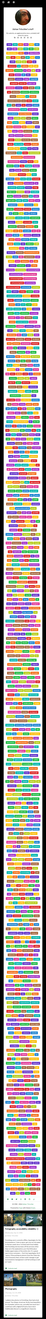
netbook (34, 751)
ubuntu (13, 1106)
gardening (10, 465)
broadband (35, 192)
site (22, 985)
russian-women (27, 950)
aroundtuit (21, 96)
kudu (26, 621)
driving (36, 365)
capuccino (30, 226)
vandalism (22, 1115)
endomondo (33, 387)
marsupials (35, 673)
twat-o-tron (24, 1102)
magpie (24, 669)
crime (17, 313)
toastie (20, 1080)
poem (8, 859)
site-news (28, 985)
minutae (9, 703)
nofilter (36, 760)
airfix (38, 70)
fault (18, 417)
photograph (33, 838)
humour (10, 556)
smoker (37, 998)
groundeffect (12, 512)
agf (29, 70)
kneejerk (13, 616)
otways (11, 807)
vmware (11, 1132)
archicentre (24, 92)
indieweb (10, 569)
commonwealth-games (14, 296)
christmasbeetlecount (31, 252)
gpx (30, 499)
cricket (11, 313)
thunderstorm (18, 1076)
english (28, 391)
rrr (38, 942)
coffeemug (10, 270)
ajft (23, 75)
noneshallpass (27, 764)
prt (33, 872)
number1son (28, 777)
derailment (36, 339)
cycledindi (20, 326)
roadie (22, 929)
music (36, 738)
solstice (17, 1011)
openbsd (34, 790)
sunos (16, 1037)
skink (17, 989)
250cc (21, 53)
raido (15, 890)
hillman (16, 538)
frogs (10, 452)
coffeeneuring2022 (30, 274)
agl (33, 70)
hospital (36, 543)
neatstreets (12, 751)
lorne (32, 651)
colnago (22, 291)
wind (19, 1167)
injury (33, 569)
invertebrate (32, 582)
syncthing (19, 1050)
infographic (25, 569)
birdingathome (11, 153)
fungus (17, 456)
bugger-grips (11, 200)
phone (20, 838)
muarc (9, 734)
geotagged (32, 473)
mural (19, 734)
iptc (9, 591)
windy (18, 1171)
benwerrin (28, 135)
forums (37, 439)
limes (18, 643)
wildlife (24, 1163)
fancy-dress (10, 417)
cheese (17, 244)
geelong (14, 469)
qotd (13, 885)
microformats (33, 695)
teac (18, 1059)
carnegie (9, 231)
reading (21, 903)
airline (11, 75)
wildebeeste (15, 1163)
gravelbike (27, 504)
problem (16, 872)
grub (24, 512)
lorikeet (25, 651)
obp (38, 781)
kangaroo (36, 604)
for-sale (30, 439)
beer (20, 131)
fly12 (37, 434)
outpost (24, 807)
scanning (9, 959)
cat (21, 231)
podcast (34, 855)
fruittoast (34, 452)
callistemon (10, 218)
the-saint (10, 1072)
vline (30, 1128)
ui (25, 1106)
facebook (31, 408)
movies (15, 729)
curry (35, 317)
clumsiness (25, 261)
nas (21, 747)
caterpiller (27, 231)
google (16, 495)
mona (12, 708)
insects (16, 578)
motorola (37, 725)
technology (10, 1063)
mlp (20, 703)
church (9, 257)
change (10, 244)
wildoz (30, 1163)
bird (29, 148)
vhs (14, 1119)
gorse (37, 495)
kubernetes (19, 621)
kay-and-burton (34, 608)
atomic (35, 101)
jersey (15, 599)
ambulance (19, 79)
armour (13, 96)
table (32, 1050)
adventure (10, 70)
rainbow (15, 894)
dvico (12, 374)
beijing (11, 135)
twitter (32, 1102)
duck (22, 369)
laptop (31, 625)
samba (37, 950)
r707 (37, 885)
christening (11, 252)
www (38, 1180)
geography (23, 473)
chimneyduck (14, 248)
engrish (35, 391)
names (37, 742)
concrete (26, 300)
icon (9, 560)
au (13, 105)
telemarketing (26, 1063)
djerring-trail (25, 356)
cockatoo (13, 265)
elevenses (12, 387)
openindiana (17, 794)
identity (15, 560)
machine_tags (31, 660)
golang (19, 491)
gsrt (29, 512)
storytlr (35, 1028)
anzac (25, 88)
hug (10, 552)
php (25, 842)
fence (37, 417)
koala (27, 616)
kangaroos (10, 608)
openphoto (26, 794)
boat (17, 179)
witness (22, 1176)
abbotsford (12, 66)
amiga (26, 79)
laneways (16, 625)
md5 (37, 682)
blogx (12, 170)
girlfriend (16, 482)
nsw (20, 777)
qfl (37, 881)
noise (8, 764)
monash (19, 708)
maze (37, 677)
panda (30, 812)
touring (34, 1080)
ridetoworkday (12, 924)
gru (19, 512)
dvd (7, 374)
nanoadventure (13, 747)
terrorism (30, 1067)
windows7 (11, 1171)
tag (38, 1050)
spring (20, 1020)
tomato (27, 1080)
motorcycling (20, 725)
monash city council (29, 708)
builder (19, 200)
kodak (33, 616)
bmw (28, 174)
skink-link (25, 989)
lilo (8, 643)
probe (9, 872)
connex (12, 304)
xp (25, 1184)
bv (10, 213)
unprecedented (12, 1111)
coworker (17, 309)
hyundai (26, 556)
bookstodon (19, 183)
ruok (19, 950)
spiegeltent (29, 1015)
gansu (20, 461)
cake (26, 213)
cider (21, 257)
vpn (17, 1132)
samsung (20, 955)
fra (25, 443)
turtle (8, 1102)
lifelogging (22, 638)
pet (22, 833)
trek (9, 1093)
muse (9, 738)
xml (21, 1184)
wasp (29, 1137)
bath (37, 127)
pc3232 (23, 825)
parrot (38, 816)
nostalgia (11, 773)
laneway (9, 625)
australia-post (33, 109)
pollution (28, 859)
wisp (16, 1176)
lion (8, 647)
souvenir (30, 1011)
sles (23, 994)
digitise (30, 348)
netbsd (11, 755)
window (25, 1167)
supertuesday (24, 1041)
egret (18, 382)
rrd (27, 942)
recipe (26, 907)
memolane (28, 690)
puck (14, 877)
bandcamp (17, 127)
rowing (17, 942)
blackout (10, 166)
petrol (27, 833)
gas (38, 465)
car (36, 226)
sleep (17, 994)
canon (35, 222)
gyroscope (20, 521)
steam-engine (35, 1024)
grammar (9, 504)
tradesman (29, 1085)
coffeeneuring (20, 270)
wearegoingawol (12, 1145)
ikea (26, 560)
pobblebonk (34, 851)
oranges (27, 799)
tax (36, 1054)
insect (9, 578)
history (29, 538)
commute (26, 296)
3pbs (13, 57)
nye (7, 781)
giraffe (9, 482)
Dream (33, 1208)
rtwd (30, 946)
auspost (35, 105)
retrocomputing (27, 916)
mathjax (16, 677)
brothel (25, 196)
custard (12, 322)
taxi (9, 1059)
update (29, 1111)
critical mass (24, 313)
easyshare (13, 378)
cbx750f (15, 235)
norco (17, 768)
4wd (32, 57)
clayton (11, 261)
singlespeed (9, 985)
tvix (17, 1102)
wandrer (34, 1132)
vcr (29, 1115)
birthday (23, 161)
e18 (31, 374)
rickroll (25, 920)
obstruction (12, 786)
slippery (35, 994)
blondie (18, 170)
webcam (12, 1150)
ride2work (33, 920)
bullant (32, 200)
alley (28, 75)
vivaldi (25, 1128)
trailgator (10, 1089)
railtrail (29, 890)
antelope (19, 88)
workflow (15, 1180)
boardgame (10, 179)
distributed (10, 356)
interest (36, 578)
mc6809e (22, 682)
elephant (34, 382)
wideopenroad (30, 1158)
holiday (35, 538)
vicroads (23, 1119)
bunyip (21, 205)
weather (31, 1145)
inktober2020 (35, 573)
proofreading (25, 872)
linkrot (32, 643)
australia (23, 109)
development (26, 343)
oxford (10, 812)
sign (11, 981)
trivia (36, 1093)
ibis (33, 556)
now (15, 777)
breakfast (21, 187)
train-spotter (19, 1089)
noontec (36, 764)
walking (27, 1132)
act (19, 66)
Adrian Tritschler (28, 1204)
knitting (21, 616)
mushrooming (28, 738)
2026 (36, 49)
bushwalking (18, 209)
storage (10, 1028)
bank (24, 127)
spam (8, 1015)
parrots (9, 820)
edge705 (11, 382)
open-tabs (26, 790)
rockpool (34, 933)
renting (24, 911)
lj (31, 647)
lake (38, 621)
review (37, 916)
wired (10, 1176)
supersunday (14, 1041)
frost (16, 452)
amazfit (34, 75)
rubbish (36, 946)
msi (33, 729)
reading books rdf (31, 903)
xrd (30, 1184)
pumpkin (21, 877)
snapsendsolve (24, 1002)
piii (18, 846)
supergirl (36, 1037)
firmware (37, 426)
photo (26, 838)
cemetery (27, 235)
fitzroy (28, 430)
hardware (22, 525)
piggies (9, 846)
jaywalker (35, 595)
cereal (18, 239)
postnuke (35, 864)
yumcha (32, 1189)
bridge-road (11, 192)
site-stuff (37, 985)
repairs (36, 911)
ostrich (29, 803)
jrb (37, 599)
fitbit (22, 430)
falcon (24, 413)
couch (29, 304)
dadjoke (29, 330)
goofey (9, 495)
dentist (28, 339)
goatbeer (11, 491)
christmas (20, 252)
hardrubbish (13, 525)
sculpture (18, 963)
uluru (33, 1106)
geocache (35, 469)
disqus (33, 352)
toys (22, 1085)
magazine (35, 664)
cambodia (19, 218)
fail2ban (11, 413)
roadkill (29, 929)
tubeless (27, 1098)
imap (8, 565)
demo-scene (10, 339)
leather (17, 634)
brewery (28, 187)
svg (34, 1046)
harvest (29, 525)
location (36, 647)
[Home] (8, 2)
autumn (35, 114)
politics (21, 859)
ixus (15, 595)
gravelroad (35, 504)
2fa (26, 53)
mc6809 (15, 682)
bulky (25, 200)
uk (29, 1106)
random (17, 898)
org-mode (35, 799)
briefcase (20, 192)
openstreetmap (12, 799)
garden (34, 461)
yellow (21, 1189)
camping (19, 222)
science (29, 959)
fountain (18, 443)
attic (9, 105)
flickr (8, 434)
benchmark (19, 135)
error (18, 400)
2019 (31, 44)
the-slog (18, 1072)
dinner (36, 348)
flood (19, 434)
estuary (15, 404)
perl (11, 833)
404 (27, 57)
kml (35, 612)
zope (27, 1193)
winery (30, 1171)
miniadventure (35, 699)
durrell (36, 369)
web (38, 1145)
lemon (28, 634)
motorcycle (9, 725)
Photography (11, 1289)
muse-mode (17, 738)
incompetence (34, 565)
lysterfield (13, 660)
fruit (27, 452)
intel (30, 578)
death (24, 335)
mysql (31, 742)
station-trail (24, 1024)
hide (38, 534)
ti (32, 1076)
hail (38, 521)
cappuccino (12, 226)
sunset (29, 1037)
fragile (30, 443)
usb (16, 1115)
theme (36, 1072)
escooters (35, 400)
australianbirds (12, 114)
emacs (19, 387)
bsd (31, 196)
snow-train (17, 1007)
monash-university (14, 712)
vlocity (37, 1128)
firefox (30, 426)
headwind (26, 530)
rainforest (29, 894)
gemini (22, 469)
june (8, 604)
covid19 (9, 309)
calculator (33, 213)
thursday (27, 1076)
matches (9, 677)
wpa (33, 1180)
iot (26, 586)
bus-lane (10, 209)
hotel (14, 547)
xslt (38, 1184)
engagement (12, 391)
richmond (18, 920)
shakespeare (28, 972)
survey (22, 1046)
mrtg (28, 729)
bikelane (27, 144)
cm (31, 261)
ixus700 (28, 595)
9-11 (37, 57)
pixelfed (36, 846)
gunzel (35, 517)
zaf (38, 1189)
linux (37, 643)
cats (34, 231)
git (22, 482)
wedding (27, 1150)
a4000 (18, 62)
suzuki (29, 1046)
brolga (10, 196)
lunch (18, 656)
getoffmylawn (13, 478)
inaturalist (16, 565)
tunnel (35, 1098)
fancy (35, 413)
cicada (15, 257)
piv (31, 846)
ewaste (29, 404)
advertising (18, 70)
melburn (34, 686)
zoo (22, 1193)
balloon (9, 127)
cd (21, 235)
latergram (26, 629)
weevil (34, 1150)
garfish (18, 465)
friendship (22, 447)
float (13, 434)
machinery (27, 664)
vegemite (35, 1115)
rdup (15, 903)
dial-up (10, 348)
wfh (34, 1154)
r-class (31, 885)
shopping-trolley (34, 976)
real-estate (10, 907)
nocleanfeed (27, 760)
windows (33, 1167)
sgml (20, 972)
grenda (33, 508)
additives (25, 66)
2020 (36, 44)
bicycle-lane (25, 140)
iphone (32, 586)
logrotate (18, 651)
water (35, 1137)
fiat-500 (36, 421)
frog (29, 447)
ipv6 (14, 591)
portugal (36, 859)
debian (30, 335)
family (30, 413)
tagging (11, 1054)
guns (29, 517)
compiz (10, 300)
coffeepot (36, 287)
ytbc (26, 1189)
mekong (18, 686)
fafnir (37, 408)
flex (38, 430)
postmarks (26, 864)
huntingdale (18, 556)
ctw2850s (28, 317)
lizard (27, 647)
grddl (12, 508)
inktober (26, 573)
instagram (23, 578)
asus (23, 101)
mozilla (22, 729)
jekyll (9, 599)
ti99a (37, 1076)
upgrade (35, 1111)
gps (25, 499)
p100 (16, 812)
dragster (23, 365)
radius (10, 890)
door (28, 361)
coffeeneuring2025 (17, 283)
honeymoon (16, 543)
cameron (11, 222)
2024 (25, 49)
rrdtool (32, 942)
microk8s (9, 699)
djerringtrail (35, 356)
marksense (19, 673)
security (18, 968)
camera (26, 218)
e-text (25, 374)
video (37, 1119)
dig (15, 348)
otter (35, 803)
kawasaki (24, 608)
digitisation (22, 348)
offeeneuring (27, 786)
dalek (36, 330)
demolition (20, 339)
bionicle (23, 148)
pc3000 (37, 820)
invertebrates (11, 586)
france (36, 443)
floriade (25, 434)
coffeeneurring (30, 283)
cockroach (21, 265)
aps (9, 92)
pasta (22, 820)
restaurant (17, 916)
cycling (37, 326)
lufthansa (11, 656)
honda (8, 543)
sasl (26, 955)
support (33, 1041)
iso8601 (20, 591)
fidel (14, 426)
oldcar (36, 786)
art (27, 96)
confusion (34, 300)
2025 (31, 49)
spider (21, 1015)
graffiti (35, 499)
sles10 (28, 994)
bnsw (34, 174)
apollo (31, 88)
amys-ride (23, 83)
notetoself (34, 773)
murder (26, 734)
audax (18, 105)
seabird (34, 963)
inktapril (9, 573)
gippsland (34, 478)
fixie (34, 430)
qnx (8, 885)
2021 (9, 49)
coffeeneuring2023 (16, 278)
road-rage (15, 929)
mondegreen (33, 712)
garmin (32, 465)
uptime (10, 1115)
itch (32, 591)
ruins (14, 950)
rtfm (25, 946)
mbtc (8, 682)
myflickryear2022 (22, 742)
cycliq (10, 330)
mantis (31, 669)
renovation (10, 911)
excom (36, 404)
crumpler (11, 317)
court (34, 304)
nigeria (10, 760)
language (24, 625)
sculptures (26, 963)
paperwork (9, 816)
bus (36, 205)
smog (24, 998)
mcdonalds (30, 682)
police (15, 859)
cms (36, 261)
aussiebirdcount (14, 109)
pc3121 (9, 825)
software (35, 1007)
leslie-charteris (11, 638)
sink (17, 985)
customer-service (22, 322)
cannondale (27, 222)
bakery (22, 122)
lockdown (10, 651)
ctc (22, 317)
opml (20, 799)
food (17, 439)
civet (37, 257)
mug (14, 734)
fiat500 (8, 426)
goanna (30, 486)
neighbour (21, 751)
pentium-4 (10, 829)
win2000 (13, 1167)
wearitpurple (23, 1145)
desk (9, 343)
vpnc (21, 1132)
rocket (27, 933)
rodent (17, 937)
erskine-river (26, 400)
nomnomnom (17, 764)
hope (30, 543)
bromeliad (17, 196)
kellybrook (17, 612)
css (18, 317)
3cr (8, 57)
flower (32, 434)
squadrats (35, 1020)
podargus (12, 855)
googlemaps (24, 495)
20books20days (12, 53)
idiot (21, 560)
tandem (31, 1054)
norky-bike (24, 768)
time (14, 1080)
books (11, 183)
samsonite (12, 955)
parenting (18, 816)
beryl (34, 135)
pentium (36, 825)
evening (22, 404)
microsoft (18, 699)
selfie (35, 968)
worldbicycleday (25, 1180)
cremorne (36, 309)
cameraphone (35, 218)
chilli (36, 244)
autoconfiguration (25, 114)
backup (15, 122)
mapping (10, 673)
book (29, 179)
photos (20, 842)
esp (9, 404)
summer (9, 1037)
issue (26, 591)
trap (32, 1089)
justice (14, 604)
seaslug (11, 968)
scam (35, 955)
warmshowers (13, 1137)
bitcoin (30, 161)
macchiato (22, 660)
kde (11, 612)
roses (28, 937)
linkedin (24, 643)
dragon (16, 365)
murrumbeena (35, 734)
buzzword (36, 209)
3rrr (18, 57)
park (25, 816)
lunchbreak (25, 656)
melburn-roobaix (11, 690)
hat (35, 525)
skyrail (37, 989)
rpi (23, 942)
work (7, 1180)
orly (24, 803)
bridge (35, 187)
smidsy (18, 998)
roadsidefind (12, 933)
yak (8, 1189)
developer (16, 343)
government (12, 499)
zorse (33, 1193)
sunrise (22, 1037)
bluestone (13, 174)
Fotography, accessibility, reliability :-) (21, 1229)
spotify (37, 1015)
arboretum (16, 92)
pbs (28, 820)
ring (20, 924)
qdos (32, 881)
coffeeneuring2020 (33, 270)
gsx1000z (35, 512)
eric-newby (10, 400)
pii (14, 846)
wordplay (34, 1176)
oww (35, 807)
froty (22, 452)
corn (23, 304)
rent (18, 911)
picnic (37, 842)
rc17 (37, 898)
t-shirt (27, 1050)
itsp (36, 591)
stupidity (18, 1033)
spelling (14, 1015)
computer (18, 300)
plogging (21, 851)
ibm (37, 556)
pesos (16, 833)
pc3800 (29, 825)
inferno (17, 569)
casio (15, 231)
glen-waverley (35, 482)
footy (23, 439)
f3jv (24, 408)
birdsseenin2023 (34, 153)
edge (26, 378)
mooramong (35, 716)
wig (9, 1163)
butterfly (27, 209)
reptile (9, 916)
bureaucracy (28, 205)
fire (24, 426)
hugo (24, 552)
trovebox (12, 1098)
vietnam (12, 1124)
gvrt (13, 521)
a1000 (12, 62)
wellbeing (14, 1154)
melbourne (26, 686)
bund (37, 200)
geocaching (14, 473)
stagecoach (15, 1024)
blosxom (33, 170)
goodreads (34, 491)
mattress (31, 677)
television (11, 1067)
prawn (29, 868)
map (37, 669)
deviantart (35, 343)
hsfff (31, 547)
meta (17, 695)
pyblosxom (19, 881)
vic (18, 1119)
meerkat (11, 686)
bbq (9, 131)
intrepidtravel (22, 582)
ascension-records (14, 101)
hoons (25, 543)
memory (10, 695)
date (19, 335)
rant (23, 898)
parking (31, 816)
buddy (36, 196)
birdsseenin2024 (17, 157)
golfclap (25, 491)
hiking (10, 538)
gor (32, 495)
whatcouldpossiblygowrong (15, 1158)
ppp (24, 868)
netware (18, 755)
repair (30, 911)
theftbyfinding (27, 1072)
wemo (21, 1154)
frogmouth (36, 447)
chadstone (25, 239)
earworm (37, 374)
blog (22, 166)
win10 (36, 1163)
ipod (37, 586)
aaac (24, 62)
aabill (29, 62)
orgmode (11, 803)
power (18, 868)
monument (19, 716)
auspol (29, 105)
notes (26, 773)
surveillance (14, 1046)
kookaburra (10, 621)
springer (26, 1020)
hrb (26, 547)
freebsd (8, 447)
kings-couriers (27, 612)
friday (15, 447)
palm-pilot (23, 812)
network (25, 755)
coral (17, 304)
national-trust (28, 747)
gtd (10, 517)
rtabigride (19, 946)
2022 (14, 49)
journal (32, 599)
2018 (25, 44)
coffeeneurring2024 (13, 287)
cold (9, 291)
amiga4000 (14, 83)
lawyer (11, 634)
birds (19, 153)
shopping (23, 976)
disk (28, 352)
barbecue (31, 127)
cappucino (21, 226)
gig (28, 478)
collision (15, 291)
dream (30, 365)
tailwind (24, 1054)
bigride (10, 144)
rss (8, 946)
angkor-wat (31, 83)
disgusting (21, 352)
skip (31, 989)
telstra (18, 1067)
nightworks (17, 760)
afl (25, 70)
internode (13, 582)
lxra (37, 656)
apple (37, 88)
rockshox (9, 937)
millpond (25, 699)
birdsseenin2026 (14, 161)
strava (11, 1033)
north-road (33, 768)
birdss (25, 153)
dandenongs (11, 335)
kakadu (28, 604)
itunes (9, 595)
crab (24, 309)
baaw (28, 118)
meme (21, 690)
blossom (25, 170)
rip (31, 924)
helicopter (18, 534)
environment (26, 395)
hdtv (20, 530)
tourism (10, 1085)
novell (10, 777)
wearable (32, 1141)
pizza (9, 851)
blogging (28, 166)
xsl (34, 1184)
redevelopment (34, 907)
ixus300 (21, 595)
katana (18, 608)
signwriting (17, 981)
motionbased (23, 721)
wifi (38, 1158)
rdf (10, 903)
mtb (37, 729)
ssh (8, 1024)
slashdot (11, 994)
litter (12, 647)
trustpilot (20, 1098)
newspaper (33, 755)
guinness (23, 517)
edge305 (33, 378)
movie (9, 729)
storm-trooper (26, 1028)
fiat (30, 421)
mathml (23, 677)
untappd (21, 1111)
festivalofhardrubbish (20, 421)
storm (17, 1028)
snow (9, 1007)
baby (9, 122)
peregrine (28, 829)
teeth (18, 1063)
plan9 (14, 851)
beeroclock (27, 131)
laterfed (18, 629)
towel (16, 1085)
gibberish (22, 478)
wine (24, 1171)
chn (27, 248)
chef (23, 244)
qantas (27, 881)
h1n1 (27, 521)
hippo (22, 538)
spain (37, 1011)
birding (35, 148)
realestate (19, 907)
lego (23, 634)
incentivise (24, 565)
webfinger (20, 1150)
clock (17, 261)
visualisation (11, 1128)
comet (36, 291)
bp (36, 183)
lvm (32, 656)
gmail (10, 486)
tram (26, 1089)
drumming (11, 369)
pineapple (24, 846)
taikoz (17, 1054)
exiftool (13, 408)
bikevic (11, 148)
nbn (36, 747)
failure (18, 413)
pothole (11, 868)
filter (19, 426)
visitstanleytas (26, 1124)
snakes (16, 1002)
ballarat (35, 122)
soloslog (10, 1011)
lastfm (37, 625)
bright (27, 192)
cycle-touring (11, 326)
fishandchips (14, 430)
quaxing (24, 885)
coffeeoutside (26, 287)
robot (20, 933)
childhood (30, 244)
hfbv (33, 534)
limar (12, 643)
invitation (20, 586)
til (10, 1080)
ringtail (26, 924)
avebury (17, 118)
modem (37, 703)
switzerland (10, 1050)
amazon (11, 79)
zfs (18, 1193)
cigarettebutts (29, 257)
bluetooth (22, 174)
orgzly (18, 803)
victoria (31, 1119)
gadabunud (24, 456)
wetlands (27, 1154)
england (21, 391)
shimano (9, 976)
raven (32, 898)
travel (37, 1089)
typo (38, 1102)
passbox (16, 820)
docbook (11, 361)
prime (35, 868)
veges (8, 1119)
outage (18, 807)
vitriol (19, 1128)
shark (36, 972)
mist (15, 703)
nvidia (36, 777)
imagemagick (34, 560)
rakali (36, 894)
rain (9, 894)
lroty (37, 651)
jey (20, 599)
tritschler (29, 1093)
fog (13, 439)
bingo (17, 148)
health (34, 530)
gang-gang (13, 461)
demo (36, 335)
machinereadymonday (14, 664)
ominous (11, 790)
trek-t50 (15, 1093)
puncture (10, 881)
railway (36, 890)
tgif (37, 1067)
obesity (25, 781)
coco (28, 265)
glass (26, 482)
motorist (28, 725)
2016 (15, 44)
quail (18, 885)
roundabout (35, 937)
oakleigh (17, 781)
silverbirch (27, 981)
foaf (8, 439)
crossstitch (34, 313)
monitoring (10, 716)
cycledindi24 (29, 326)
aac (34, 62)
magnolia (17, 669)
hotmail (20, 547)
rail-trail (22, 890)
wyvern (9, 1184)
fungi (10, 456)
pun (27, 877)
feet (31, 417)
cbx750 (9, 235)
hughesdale (17, 552)
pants (36, 812)
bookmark (36, 179)
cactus (16, 213)
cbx (38, 231)
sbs (31, 955)
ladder (33, 621)
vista (34, 1124)
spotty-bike (12, 1020)
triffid (22, 1093)
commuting (35, 296)
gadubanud (33, 456)
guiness (15, 517)
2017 (20, 44)
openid (9, 794)
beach (15, 131)
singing (34, 981)
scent (16, 959)
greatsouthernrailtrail (22, 508)
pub (37, 872)
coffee (34, 265)
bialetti (11, 140)
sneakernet (35, 1002)
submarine (26, 1033)
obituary (32, 781)
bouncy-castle (29, 183)
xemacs (15, 1184)
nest (28, 751)
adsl (36, 66)
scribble (36, 959)
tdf (14, 1059)
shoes (16, 976)
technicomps (34, 1059)
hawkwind (13, 530)
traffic (36, 1085)
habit (32, 521)
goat (36, 486)
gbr (9, 469)
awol (23, 118)
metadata (24, 695)
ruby (8, 950)
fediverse (25, 417)
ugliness (19, 1106)
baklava (29, 122)
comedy (29, 291)
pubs (9, 877)
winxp (36, 1171)
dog (18, 361)
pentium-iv (19, 829)
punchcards (34, 877)
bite (36, 161)
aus (24, 105)
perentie (36, 829)
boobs (23, 179)
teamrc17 (25, 1059)
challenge (33, 239)
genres (28, 469)
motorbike (32, 721)
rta (12, 946)
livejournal (20, 647)
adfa (31, 66)
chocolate (33, 248)
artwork (32, 96)
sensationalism (12, 972)
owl (31, 807)
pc (32, 820)
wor (28, 1176)
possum (10, 864)
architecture (34, 92)
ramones (9, 898)
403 (23, 57)
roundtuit (10, 942)
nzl (12, 781)
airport (18, 75)
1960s (9, 44)
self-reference (27, 968)
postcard (18, 864)
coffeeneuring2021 (16, 274)
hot (9, 547)
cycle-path (33, 322)
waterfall (24, 1141)
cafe (21, 213)
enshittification (15, 395)
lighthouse (36, 638)
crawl (29, 309)
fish (7, 430)
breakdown (12, 187)
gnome (16, 486)
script (11, 963)
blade (16, 166)
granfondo (18, 504)
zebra (12, 1193)
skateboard (10, 989)
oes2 (19, 786)
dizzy (17, 356)
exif (8, 408)
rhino (11, 920)
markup (27, 673)
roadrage (36, 929)
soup (23, 1011)
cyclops (22, 330)
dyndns (19, 374)
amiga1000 (34, 79)
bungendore (12, 205)
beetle (36, 131)
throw (9, 1076)
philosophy (12, 838)
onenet (18, 790)
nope (10, 768)
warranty (22, 1137)
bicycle (18, 140)
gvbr (8, 521)
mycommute (10, 742)
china (21, 248)
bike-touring (19, 144)
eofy (33, 395)
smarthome (10, 998)
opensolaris (35, 794)
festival (9, 421)
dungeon (28, 369)
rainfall (22, 894)
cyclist (16, 330)
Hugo (20, 1208)
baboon (35, 118)
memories (37, 690)
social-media (26, 1007)
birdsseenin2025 (29, 157)
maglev (10, 669)
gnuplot (23, 486)
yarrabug (14, 1189)
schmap (22, 959)
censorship (36, 235)
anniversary (10, 88)
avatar (10, 118)
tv (12, 1102)
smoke (30, 998)
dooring (34, 361)
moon (27, 716)
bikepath (35, 144)
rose (22, 937)
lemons (35, 634)
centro (12, 239)
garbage (27, 461)
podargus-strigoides (23, 855)
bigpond (34, 140)
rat (27, 898)
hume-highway (32, 552)
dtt (17, 369)
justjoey (21, 604)
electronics (25, 382)
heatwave (9, 534)
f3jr (20, 408)
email (25, 387)
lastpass (11, 629)
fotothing (11, 443)
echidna (20, 378)
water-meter (15, 1141)
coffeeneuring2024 (30, 278)
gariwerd (25, 465)
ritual (36, 924)
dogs (23, 361)
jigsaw (25, 599)
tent (24, 1067)
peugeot (33, 833)
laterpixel (34, 629)
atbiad (29, 101)
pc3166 (16, 825)
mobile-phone (28, 703)
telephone (36, 1063)
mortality (13, 721)
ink (38, 569)
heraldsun (26, 534)
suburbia (34, 1033)
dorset (9, 365)
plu (27, 851)
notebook (19, 773)
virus (18, 1124)
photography (11, 842)
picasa (31, 842)
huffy (36, 547)
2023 (20, 49)
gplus (20, 499)
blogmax (36, 166)
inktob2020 (17, 573)
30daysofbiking (34, 53)
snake (9, 1002)
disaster (13, 352)
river (8, 929)
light (28, 638)
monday (24, 712)
